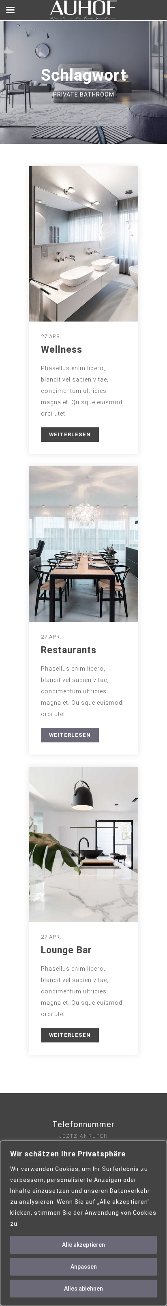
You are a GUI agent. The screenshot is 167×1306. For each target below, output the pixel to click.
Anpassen (84, 1266)
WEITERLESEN (70, 434)
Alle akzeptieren (83, 1245)
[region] (83, 1223)
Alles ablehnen (83, 1288)
